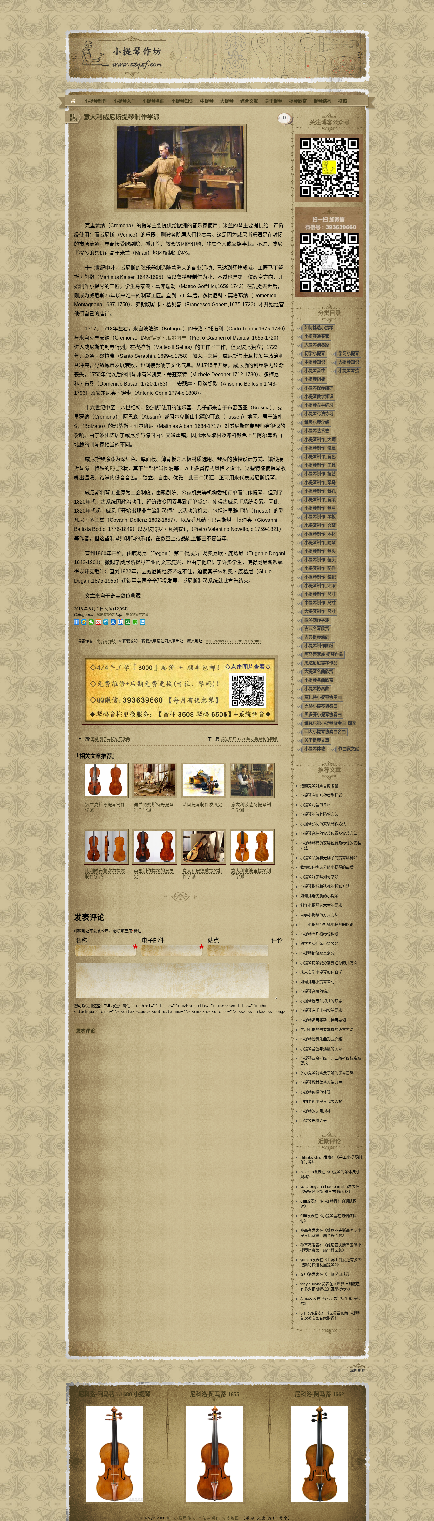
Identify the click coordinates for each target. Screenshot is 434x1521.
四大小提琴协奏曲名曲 (325, 731)
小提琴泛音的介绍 (315, 805)
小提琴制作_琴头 (320, 551)
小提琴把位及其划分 (317, 953)
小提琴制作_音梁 (320, 499)
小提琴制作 (96, 100)
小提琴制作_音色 (320, 456)
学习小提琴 (348, 353)
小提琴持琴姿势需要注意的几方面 (328, 963)
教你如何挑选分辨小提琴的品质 (327, 867)
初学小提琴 (314, 353)
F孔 (114, 468)
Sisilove (307, 1313)
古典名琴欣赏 (316, 628)
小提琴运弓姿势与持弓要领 (323, 1020)
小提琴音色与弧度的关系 (321, 1049)
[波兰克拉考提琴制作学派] (105, 780)
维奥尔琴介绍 (316, 422)
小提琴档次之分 (313, 1121)
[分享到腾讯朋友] (135, 622)
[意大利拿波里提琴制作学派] (251, 847)
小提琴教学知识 (318, 396)
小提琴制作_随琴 (320, 542)
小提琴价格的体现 (315, 1092)
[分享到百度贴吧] (120, 622)
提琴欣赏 (298, 100)
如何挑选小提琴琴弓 (317, 982)
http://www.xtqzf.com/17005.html (233, 641)
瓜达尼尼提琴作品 (320, 663)
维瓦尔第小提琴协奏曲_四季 (330, 723)
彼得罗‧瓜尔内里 (166, 338)
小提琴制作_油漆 (320, 585)
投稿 (342, 100)
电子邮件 (153, 940)
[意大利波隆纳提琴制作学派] (251, 780)
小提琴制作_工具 (320, 465)
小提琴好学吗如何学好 (319, 877)
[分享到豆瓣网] (128, 622)
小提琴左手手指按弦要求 (321, 1010)
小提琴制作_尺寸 (320, 594)
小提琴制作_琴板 (320, 516)
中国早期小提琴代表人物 (321, 1102)
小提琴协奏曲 (316, 688)
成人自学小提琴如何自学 (321, 972)
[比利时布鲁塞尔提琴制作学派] (105, 847)
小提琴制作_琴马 (320, 482)
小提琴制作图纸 (318, 645)
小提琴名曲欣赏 (318, 680)
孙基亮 (306, 1230)
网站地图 (231, 1518)
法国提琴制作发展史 (202, 804)
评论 (277, 940)
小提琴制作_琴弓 (320, 508)
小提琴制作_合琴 (320, 525)
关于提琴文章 (316, 740)
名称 (81, 940)
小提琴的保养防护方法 (319, 814)
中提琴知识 (314, 362)
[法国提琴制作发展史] (202, 780)
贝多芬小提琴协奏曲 (323, 714)
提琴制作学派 (136, 614)
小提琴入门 (124, 100)
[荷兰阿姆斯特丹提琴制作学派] (154, 780)
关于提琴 (273, 100)
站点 (213, 940)
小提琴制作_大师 (320, 439)
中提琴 (207, 100)
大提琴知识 (348, 362)
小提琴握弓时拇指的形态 (321, 1001)
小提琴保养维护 (318, 388)
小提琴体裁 (314, 748)
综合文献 (249, 100)
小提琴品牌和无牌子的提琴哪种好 (328, 858)
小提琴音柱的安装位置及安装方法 (328, 833)
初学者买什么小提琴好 (319, 944)
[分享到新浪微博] (98, 622)
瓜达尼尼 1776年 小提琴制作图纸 (249, 739)
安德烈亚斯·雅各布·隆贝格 (326, 1192)
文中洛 (306, 1274)
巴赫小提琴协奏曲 (320, 706)
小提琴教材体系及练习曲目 (323, 1082)
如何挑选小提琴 (318, 327)
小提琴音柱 (314, 370)
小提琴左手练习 (318, 405)
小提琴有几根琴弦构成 (319, 934)
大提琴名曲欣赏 (318, 671)
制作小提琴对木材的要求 (321, 905)
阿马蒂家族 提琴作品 (323, 654)
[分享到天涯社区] (142, 622)
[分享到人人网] (113, 622)
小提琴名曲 (153, 100)
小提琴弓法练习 (318, 413)
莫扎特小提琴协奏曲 (323, 697)
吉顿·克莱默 (337, 1274)
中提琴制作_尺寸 (320, 602)
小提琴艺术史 (316, 430)
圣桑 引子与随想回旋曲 (110, 739)
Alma (304, 1299)
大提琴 (227, 100)
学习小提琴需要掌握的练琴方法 (327, 1030)
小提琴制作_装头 (320, 559)
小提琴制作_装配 (320, 577)
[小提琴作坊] (73, 101)
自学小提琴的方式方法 (319, 915)
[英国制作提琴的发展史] (154, 847)
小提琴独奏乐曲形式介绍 (321, 1039)
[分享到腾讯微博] (106, 622)
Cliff (303, 1201)
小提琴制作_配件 (320, 568)
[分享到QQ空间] (84, 622)
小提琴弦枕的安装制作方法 (323, 824)
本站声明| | (210, 1518)
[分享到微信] (91, 622)
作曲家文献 (348, 748)
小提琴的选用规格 (315, 1111)
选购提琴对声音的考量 (319, 786)
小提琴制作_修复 (320, 448)
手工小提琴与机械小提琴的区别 (327, 925)
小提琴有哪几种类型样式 (321, 795)
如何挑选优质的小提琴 (319, 896)
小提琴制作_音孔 (320, 491)
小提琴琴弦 (348, 370)
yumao (306, 1260)
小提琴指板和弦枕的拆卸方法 (325, 886)
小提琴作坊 (106, 641)
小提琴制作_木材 (320, 534)
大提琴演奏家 (316, 345)
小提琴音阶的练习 (315, 991)
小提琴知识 (182, 100)
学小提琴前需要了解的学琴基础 (327, 1073)
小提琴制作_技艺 (320, 473)
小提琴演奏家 (316, 336)
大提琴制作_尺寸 (320, 611)
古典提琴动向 (316, 637)
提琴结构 (322, 100)
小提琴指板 (314, 379)
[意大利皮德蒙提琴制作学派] (202, 847)
